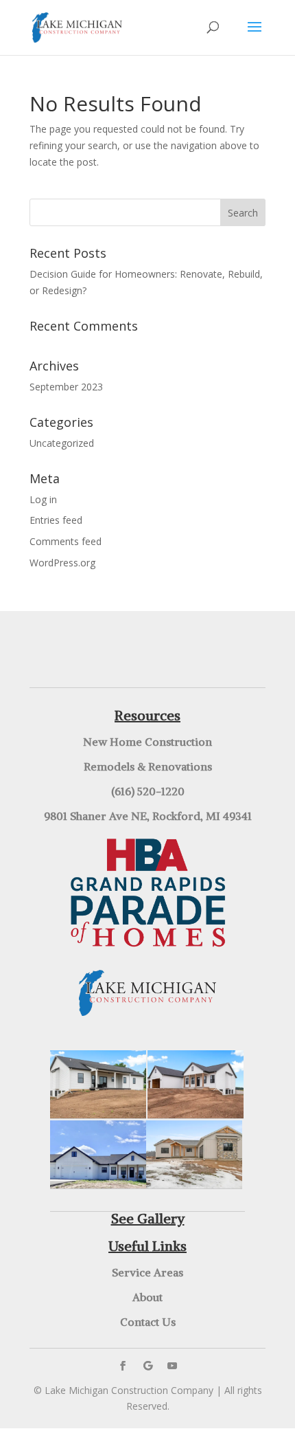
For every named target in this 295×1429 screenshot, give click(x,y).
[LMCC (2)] (98, 1114)
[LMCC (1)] (196, 1114)
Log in (43, 499)
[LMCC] (98, 1184)
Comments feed (66, 541)
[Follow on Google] (147, 1365)
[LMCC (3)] (194, 1184)
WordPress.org (62, 562)
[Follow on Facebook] (122, 1365)
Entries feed (56, 520)
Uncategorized (62, 443)
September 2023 (66, 386)
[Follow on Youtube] (172, 1365)
